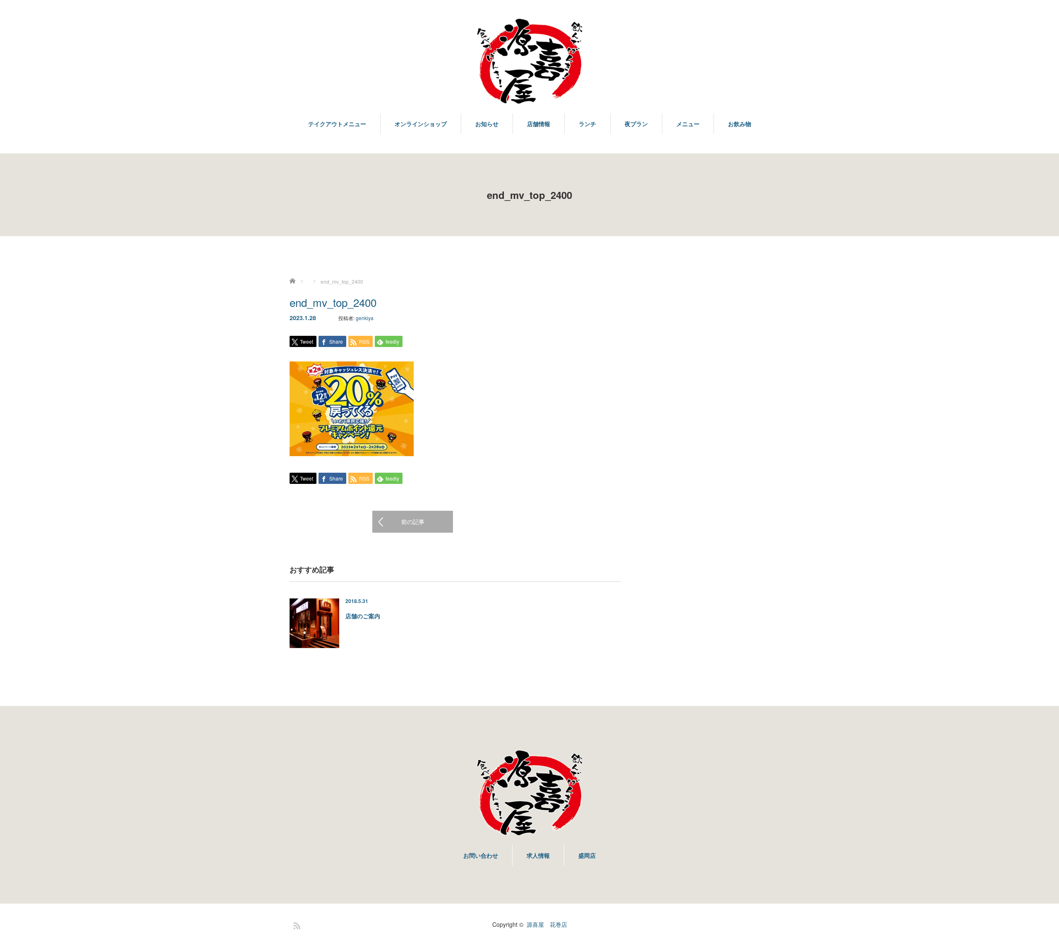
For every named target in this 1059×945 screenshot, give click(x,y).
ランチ (587, 124)
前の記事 (412, 521)
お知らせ (486, 124)
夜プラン (636, 124)
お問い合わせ (480, 855)
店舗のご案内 (362, 616)
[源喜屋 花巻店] (529, 61)
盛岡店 (587, 855)
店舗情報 (538, 124)
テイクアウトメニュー (337, 124)
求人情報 (538, 855)
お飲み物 (739, 124)
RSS (296, 924)
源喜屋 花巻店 (547, 924)
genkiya (365, 317)
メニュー (688, 124)
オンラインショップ (421, 124)
